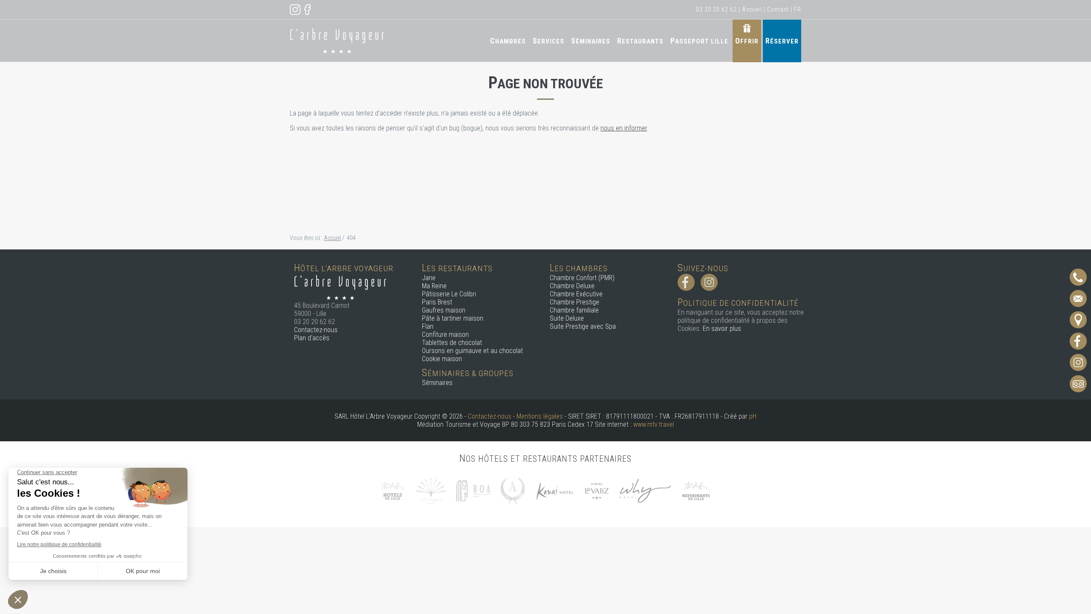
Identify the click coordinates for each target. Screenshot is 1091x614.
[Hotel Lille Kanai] (554, 490)
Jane (429, 278)
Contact (778, 9)
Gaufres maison (443, 310)
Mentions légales (540, 416)
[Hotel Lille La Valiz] (596, 490)
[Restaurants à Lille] (696, 490)
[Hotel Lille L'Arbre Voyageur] (431, 490)
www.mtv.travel (653, 424)
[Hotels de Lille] (393, 490)
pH (752, 416)
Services (548, 40)
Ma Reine (434, 286)
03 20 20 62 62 (716, 9)
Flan (427, 326)
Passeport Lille (699, 40)
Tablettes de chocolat (452, 343)
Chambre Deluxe (572, 286)
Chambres (508, 40)
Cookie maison (442, 359)
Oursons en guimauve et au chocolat (472, 351)
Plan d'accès (311, 338)
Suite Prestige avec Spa (583, 326)
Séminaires (590, 40)
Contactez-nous (316, 330)
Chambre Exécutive (576, 294)
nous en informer (623, 128)
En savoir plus (722, 328)
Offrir (747, 40)
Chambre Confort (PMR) (582, 278)
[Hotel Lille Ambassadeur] (512, 490)
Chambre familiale (574, 310)
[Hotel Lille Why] (645, 490)
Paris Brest (437, 302)
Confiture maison (445, 334)
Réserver (782, 40)
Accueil (752, 9)
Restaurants (640, 40)
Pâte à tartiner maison (452, 318)
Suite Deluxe (567, 318)
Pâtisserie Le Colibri (449, 294)
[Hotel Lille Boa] (473, 490)
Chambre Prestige (574, 302)
